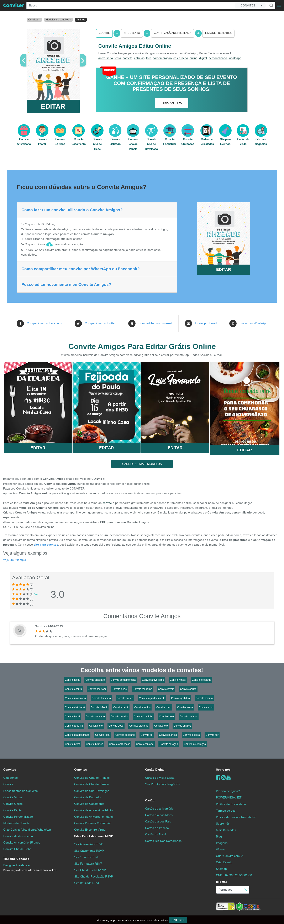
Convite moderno (142, 689)
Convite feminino (101, 698)
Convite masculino (75, 698)
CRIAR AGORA (172, 103)
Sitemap (221, 868)
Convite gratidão (180, 698)
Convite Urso (166, 716)
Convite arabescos (119, 744)
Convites (9, 769)
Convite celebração (195, 744)
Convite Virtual (12, 797)
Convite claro (163, 707)
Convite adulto (188, 689)
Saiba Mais (38, 400)
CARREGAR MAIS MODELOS (142, 464)
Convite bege (119, 689)
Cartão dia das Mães (159, 815)
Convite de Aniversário (18, 836)
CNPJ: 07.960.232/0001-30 (234, 875)
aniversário (105, 58)
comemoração (162, 58)
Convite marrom (97, 689)
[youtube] (228, 777)
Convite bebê (120, 707)
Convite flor (212, 734)
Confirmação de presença (172, 32)
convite (107, 503)
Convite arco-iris (74, 725)
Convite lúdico (142, 707)
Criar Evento (224, 862)
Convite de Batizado (87, 797)
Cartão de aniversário (159, 808)
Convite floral (72, 716)
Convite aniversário (153, 679)
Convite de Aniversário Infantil (93, 816)
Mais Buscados (226, 830)
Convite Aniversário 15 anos (21, 842)
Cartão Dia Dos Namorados (163, 840)
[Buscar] (271, 5)
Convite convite (119, 716)
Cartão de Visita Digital (160, 777)
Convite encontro (95, 679)
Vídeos (220, 849)
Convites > (34, 19)
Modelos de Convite (16, 823)
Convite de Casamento (89, 803)
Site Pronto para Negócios (162, 784)
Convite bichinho (138, 725)
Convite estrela (191, 734)
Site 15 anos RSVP (86, 857)
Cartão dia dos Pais (158, 821)
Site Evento (132, 32)
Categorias (10, 777)
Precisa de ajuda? (228, 791)
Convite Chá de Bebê (97, 143)
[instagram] (223, 777)
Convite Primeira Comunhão (92, 823)
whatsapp (235, 58)
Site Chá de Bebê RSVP (90, 870)
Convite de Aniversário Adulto (93, 810)
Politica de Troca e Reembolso (236, 817)
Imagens (221, 843)
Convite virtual (178, 679)
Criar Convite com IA (229, 855)
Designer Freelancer (29, 868)
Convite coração (168, 744)
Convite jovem (166, 689)
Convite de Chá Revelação (91, 790)
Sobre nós (223, 769)
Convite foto (161, 725)
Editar (38, 448)
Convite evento (204, 698)
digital (203, 58)
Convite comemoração (123, 679)
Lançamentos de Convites (20, 790)
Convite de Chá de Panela (91, 784)
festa (118, 58)
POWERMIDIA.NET (229, 797)
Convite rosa (102, 734)
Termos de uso (226, 810)
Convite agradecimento (152, 698)
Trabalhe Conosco (16, 858)
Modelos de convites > (58, 19)
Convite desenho (125, 734)
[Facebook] (218, 777)
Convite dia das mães (77, 734)
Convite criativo (182, 725)
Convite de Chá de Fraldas (92, 777)
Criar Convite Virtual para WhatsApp (27, 829)
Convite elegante (201, 679)
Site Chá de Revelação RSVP (93, 876)
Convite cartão (125, 698)
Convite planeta (168, 734)
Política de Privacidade (231, 804)
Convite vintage (145, 744)
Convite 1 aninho (143, 716)
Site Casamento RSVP (89, 850)
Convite (104, 32)
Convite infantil (99, 707)
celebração (180, 58)
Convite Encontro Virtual (90, 829)
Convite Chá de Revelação (151, 143)
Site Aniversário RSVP (88, 844)
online (194, 58)
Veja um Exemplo (14, 559)
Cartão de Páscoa (157, 828)
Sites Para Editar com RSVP (93, 836)
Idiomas (221, 881)
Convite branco (94, 744)
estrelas (139, 58)
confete (127, 58)
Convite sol (147, 734)
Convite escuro (73, 689)
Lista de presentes (218, 32)
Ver (36, 594)
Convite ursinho (189, 716)
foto (148, 58)
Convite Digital (12, 810)
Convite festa (72, 679)
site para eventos (46, 544)
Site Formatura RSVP (88, 863)
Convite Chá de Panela (133, 143)
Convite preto (72, 744)
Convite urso (206, 707)
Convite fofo (96, 725)
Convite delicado (95, 716)
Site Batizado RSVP (87, 883)
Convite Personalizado (18, 816)
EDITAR (53, 106)
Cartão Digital (154, 769)
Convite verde (185, 707)
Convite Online (13, 803)
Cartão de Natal (155, 834)
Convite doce (116, 725)
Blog (219, 836)
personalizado (218, 58)
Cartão (149, 800)
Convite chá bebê (75, 707)
